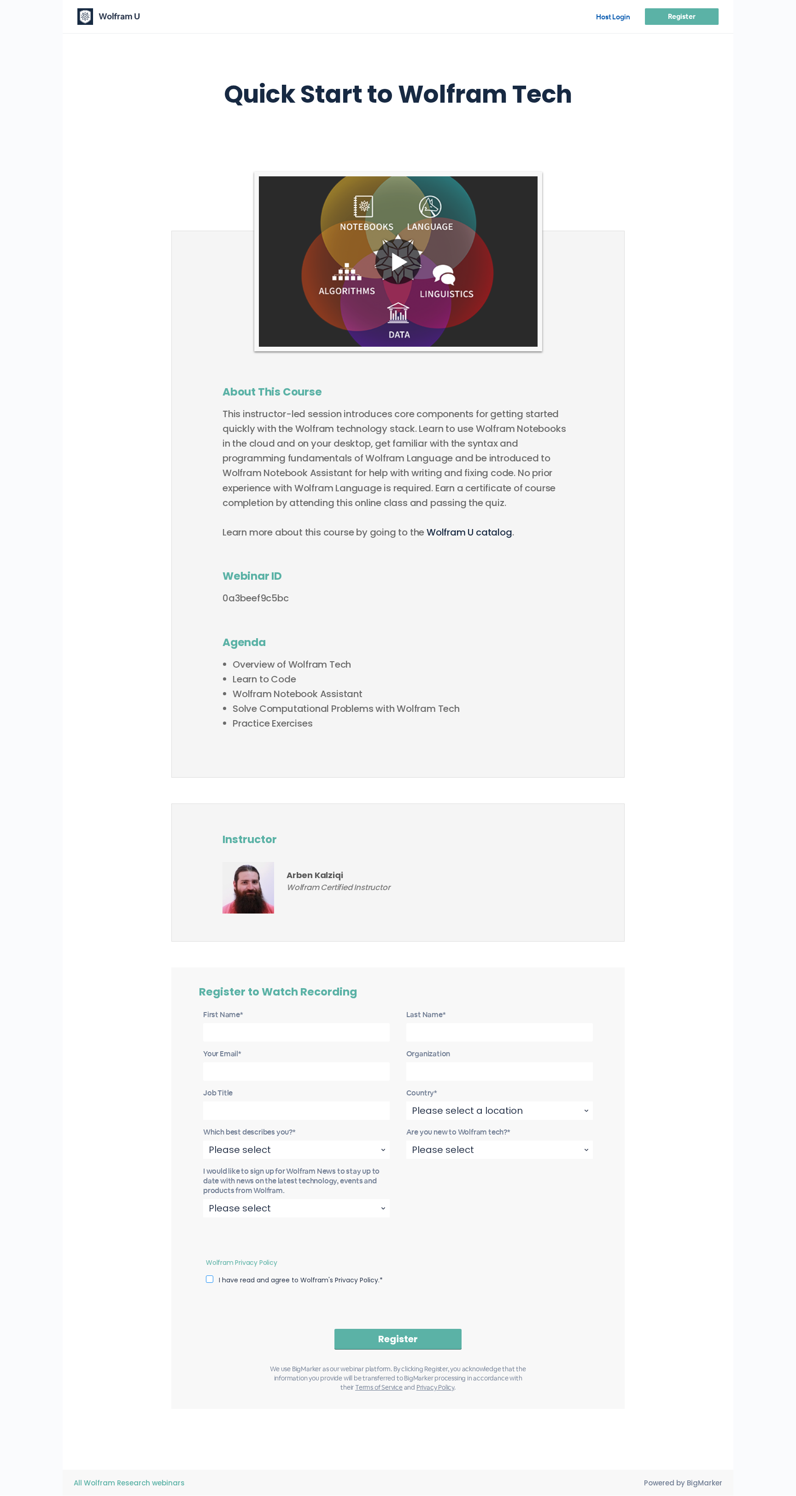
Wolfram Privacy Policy (241, 1262)
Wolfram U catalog (469, 532)
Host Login (613, 16)
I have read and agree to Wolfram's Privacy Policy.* (301, 1280)
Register (681, 16)
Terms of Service (379, 1387)
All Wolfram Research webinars (129, 1483)
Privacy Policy (435, 1387)
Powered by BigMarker (683, 1483)
